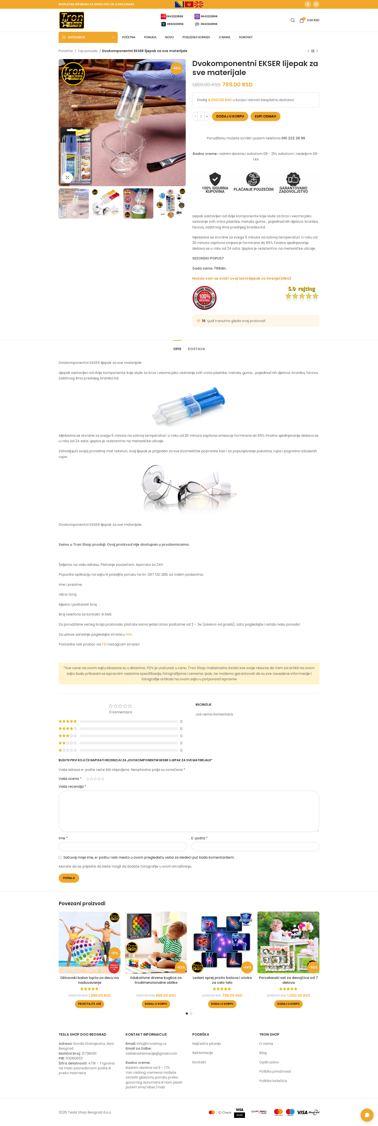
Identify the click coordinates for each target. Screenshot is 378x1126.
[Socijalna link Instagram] (316, 4)
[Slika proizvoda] (90, 942)
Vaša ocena (70, 778)
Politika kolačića (273, 1080)
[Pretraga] (293, 20)
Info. (129, 634)
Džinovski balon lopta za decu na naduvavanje (89, 980)
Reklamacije (202, 1052)
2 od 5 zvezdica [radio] (91, 778)
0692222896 (175, 24)
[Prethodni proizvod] (308, 51)
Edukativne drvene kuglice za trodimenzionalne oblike (156, 980)
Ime (63, 838)
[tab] (177, 346)
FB (104, 644)
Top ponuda (87, 51)
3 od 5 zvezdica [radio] (95, 778)
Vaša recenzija (72, 786)
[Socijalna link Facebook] (307, 4)
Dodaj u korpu (230, 116)
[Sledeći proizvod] (317, 51)
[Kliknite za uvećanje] (67, 177)
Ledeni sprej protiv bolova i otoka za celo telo (222, 980)
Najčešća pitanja (206, 1043)
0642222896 (174, 16)
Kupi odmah (265, 116)
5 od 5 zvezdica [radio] (103, 778)
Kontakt (199, 1062)
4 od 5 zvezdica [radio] (99, 778)
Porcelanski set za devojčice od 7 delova (288, 980)
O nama (266, 1043)
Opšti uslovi (269, 1062)
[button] (156, 1004)
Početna (66, 51)
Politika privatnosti (275, 1071)
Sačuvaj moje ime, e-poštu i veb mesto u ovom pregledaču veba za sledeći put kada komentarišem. (148, 857)
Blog (263, 1052)
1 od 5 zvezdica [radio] (88, 778)
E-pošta (199, 838)
